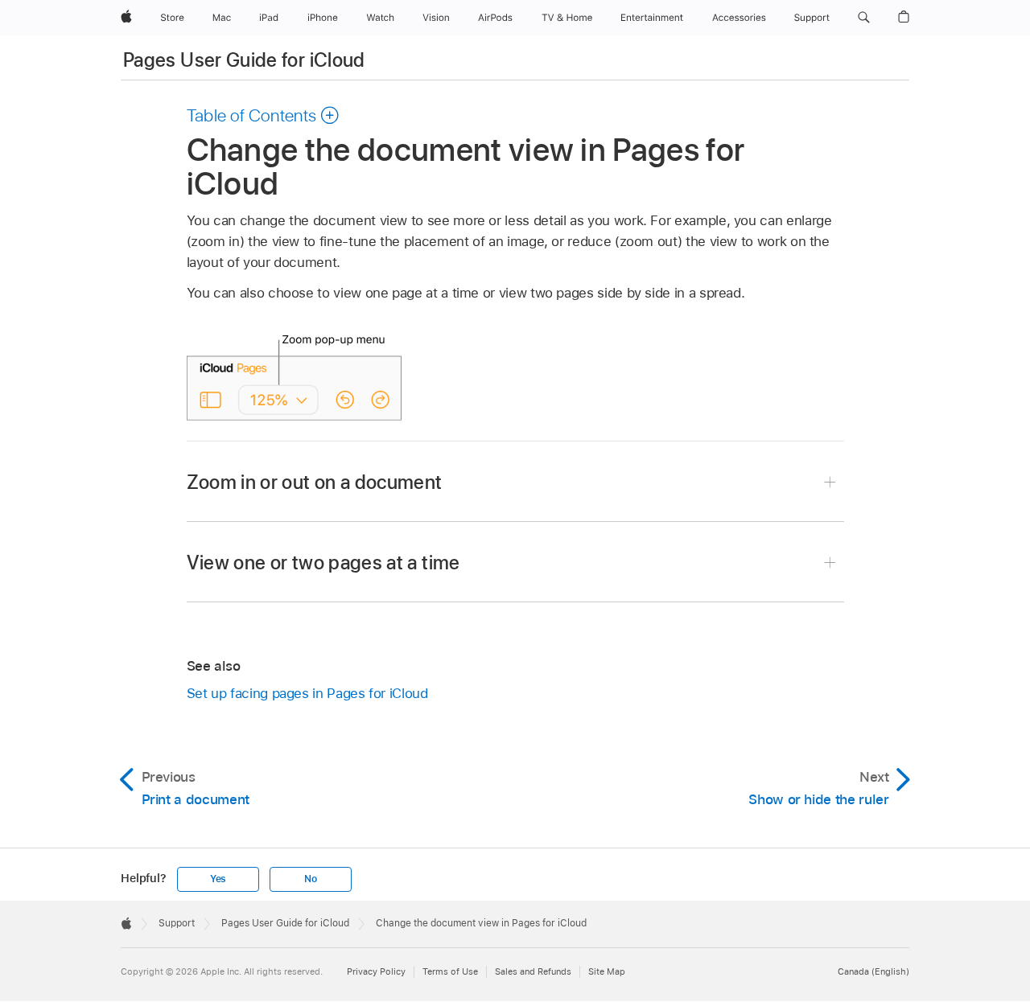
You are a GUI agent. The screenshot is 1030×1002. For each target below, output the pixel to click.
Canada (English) (873, 971)
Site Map (606, 971)
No (310, 879)
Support (177, 923)
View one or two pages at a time (323, 562)
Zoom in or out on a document (315, 482)
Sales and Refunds (533, 971)
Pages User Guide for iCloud (244, 60)
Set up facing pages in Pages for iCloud (307, 693)
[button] (863, 17)
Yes (218, 879)
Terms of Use (450, 971)
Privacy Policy (376, 971)
